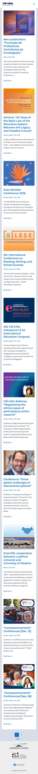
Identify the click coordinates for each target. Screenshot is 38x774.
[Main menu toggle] (34, 4)
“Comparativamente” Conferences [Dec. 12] (17, 629)
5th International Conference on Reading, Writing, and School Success (18, 259)
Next (19, 739)
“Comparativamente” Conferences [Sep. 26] (17, 694)
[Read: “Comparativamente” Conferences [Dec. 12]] (19, 611)
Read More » (8, 80)
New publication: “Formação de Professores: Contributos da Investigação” (15, 46)
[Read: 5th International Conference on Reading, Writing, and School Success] (19, 238)
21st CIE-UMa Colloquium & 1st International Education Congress (17, 331)
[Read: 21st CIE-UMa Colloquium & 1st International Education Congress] (19, 310)
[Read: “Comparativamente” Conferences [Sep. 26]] (19, 676)
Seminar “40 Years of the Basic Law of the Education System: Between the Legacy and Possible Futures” (18, 124)
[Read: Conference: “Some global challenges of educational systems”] (19, 462)
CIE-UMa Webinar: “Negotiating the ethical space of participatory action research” (17, 408)
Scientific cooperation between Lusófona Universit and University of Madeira (18, 558)
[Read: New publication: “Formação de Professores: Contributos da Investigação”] (19, 23)
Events (6, 135)
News (5, 57)
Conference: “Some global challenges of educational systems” (18, 483)
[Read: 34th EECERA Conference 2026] (19, 173)
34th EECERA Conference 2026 (15, 191)
